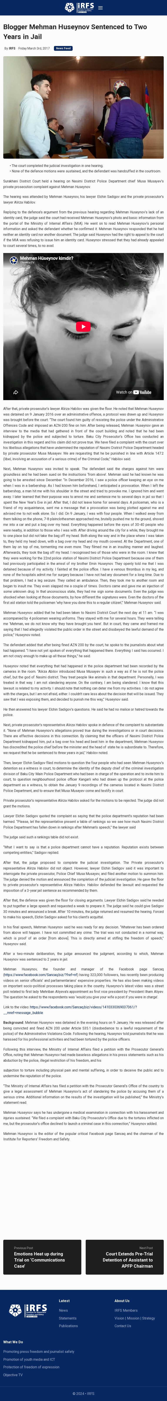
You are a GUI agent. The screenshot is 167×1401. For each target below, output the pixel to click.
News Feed (63, 48)
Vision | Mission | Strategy (135, 1318)
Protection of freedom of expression (31, 1367)
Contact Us (123, 1326)
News (63, 1310)
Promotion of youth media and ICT (29, 1359)
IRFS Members (126, 1310)
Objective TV (13, 1375)
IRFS (12, 48)
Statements (68, 1318)
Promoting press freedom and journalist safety (38, 1352)
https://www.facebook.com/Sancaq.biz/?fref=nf (40, 975)
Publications (68, 1326)
